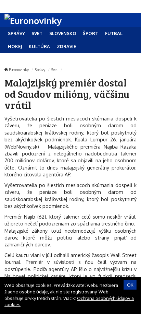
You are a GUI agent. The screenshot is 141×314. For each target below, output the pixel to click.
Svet (54, 69)
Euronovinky (19, 69)
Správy (40, 69)
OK (130, 285)
